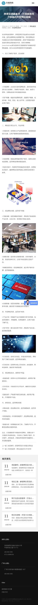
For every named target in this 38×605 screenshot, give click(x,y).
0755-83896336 (9, 554)
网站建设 (33, 26)
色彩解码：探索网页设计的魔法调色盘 (20, 446)
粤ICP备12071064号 (14, 601)
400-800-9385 (8, 552)
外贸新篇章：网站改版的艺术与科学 (19, 449)
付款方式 (5, 592)
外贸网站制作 (16, 28)
